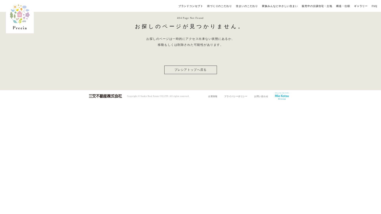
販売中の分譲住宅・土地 (317, 6)
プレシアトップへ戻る (190, 69)
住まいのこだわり (247, 6)
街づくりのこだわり (219, 6)
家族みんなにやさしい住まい (280, 6)
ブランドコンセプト (190, 6)
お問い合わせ (261, 96)
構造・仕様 (343, 6)
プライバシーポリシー (235, 96)
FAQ (374, 6)
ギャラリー (361, 6)
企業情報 (212, 96)
